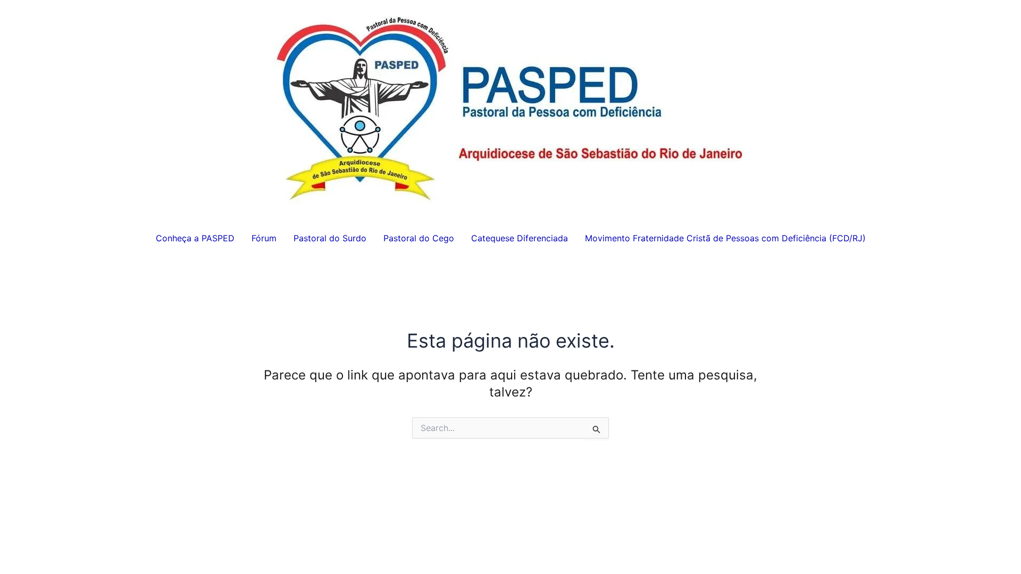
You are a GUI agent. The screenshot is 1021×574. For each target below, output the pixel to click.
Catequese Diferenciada (519, 238)
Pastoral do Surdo (330, 238)
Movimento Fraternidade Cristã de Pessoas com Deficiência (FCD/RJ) (725, 238)
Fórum (264, 238)
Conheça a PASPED (195, 238)
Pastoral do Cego (418, 238)
